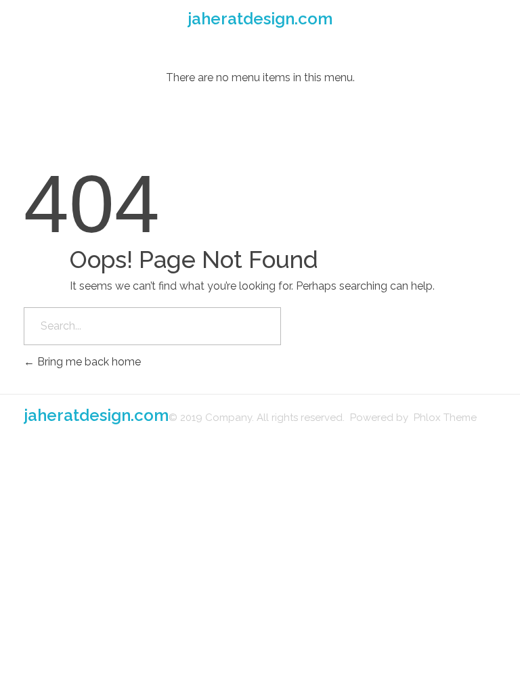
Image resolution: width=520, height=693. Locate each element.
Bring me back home (88, 361)
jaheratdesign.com (260, 18)
